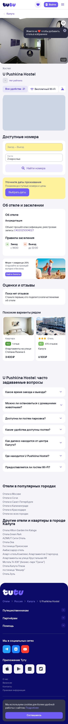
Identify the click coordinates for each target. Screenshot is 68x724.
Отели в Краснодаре (14, 509)
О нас (5, 679)
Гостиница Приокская (15, 546)
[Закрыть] (64, 30)
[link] (13, 274)
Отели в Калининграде (15, 505)
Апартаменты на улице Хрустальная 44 (25, 558)
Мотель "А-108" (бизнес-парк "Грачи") (24, 562)
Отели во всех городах (15, 513)
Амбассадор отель (13, 550)
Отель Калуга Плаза (14, 565)
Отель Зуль (9, 573)
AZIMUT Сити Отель (14, 538)
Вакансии (7, 682)
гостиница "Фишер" (14, 569)
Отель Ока (8, 542)
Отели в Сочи (10, 497)
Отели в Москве (12, 493)
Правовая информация (14, 690)
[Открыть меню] (63, 5)
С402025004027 (24, 230)
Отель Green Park (12, 534)
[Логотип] (9, 5)
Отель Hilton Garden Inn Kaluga (19, 530)
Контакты (7, 686)
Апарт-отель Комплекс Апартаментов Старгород (30, 554)
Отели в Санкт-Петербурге (18, 501)
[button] (38, 4)
